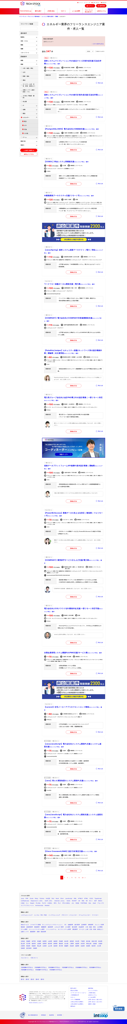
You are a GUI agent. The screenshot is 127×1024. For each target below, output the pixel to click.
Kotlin (68, 900)
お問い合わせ (96, 2)
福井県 (34, 943)
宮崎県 (23, 948)
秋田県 (45, 941)
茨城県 (61, 941)
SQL (90, 903)
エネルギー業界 (59, 927)
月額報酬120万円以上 (55, 969)
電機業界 (43, 927)
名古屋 (66, 943)
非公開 (25, 101)
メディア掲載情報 (75, 999)
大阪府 (100, 943)
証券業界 (84, 924)
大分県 (99, 946)
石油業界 (81, 927)
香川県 (61, 946)
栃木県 (66, 941)
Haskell (47, 905)
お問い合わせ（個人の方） (95, 999)
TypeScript (98, 898)
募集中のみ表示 (100, 51)
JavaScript (68, 898)
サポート (63, 11)
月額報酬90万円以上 (95, 967)
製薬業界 (37, 927)
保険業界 (90, 924)
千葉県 (83, 941)
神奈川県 (94, 941)
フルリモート (25, 958)
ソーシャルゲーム (51, 929)
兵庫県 (23, 946)
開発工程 (23, 141)
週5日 (42, 979)
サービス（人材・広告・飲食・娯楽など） (29, 85)
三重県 (72, 943)
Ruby (36, 898)
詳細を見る (73, 83)
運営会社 (104, 2)
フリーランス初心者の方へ (89, 11)
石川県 (28, 943)
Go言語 (48, 898)
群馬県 (72, 941)
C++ (27, 903)
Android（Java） (60, 900)
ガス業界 (67, 927)
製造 (24, 113)
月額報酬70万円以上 (68, 967)
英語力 (22, 145)
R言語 (77, 903)
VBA (83, 900)
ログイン (90, 5)
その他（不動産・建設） (28, 96)
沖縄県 (35, 948)
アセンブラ (100, 903)
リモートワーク (25, 52)
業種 (22, 64)
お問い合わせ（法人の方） (95, 1001)
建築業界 (32, 931)
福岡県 (77, 946)
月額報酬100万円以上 (27, 969)
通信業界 (75, 929)
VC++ (91, 900)
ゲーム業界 (24, 929)
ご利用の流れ (51, 11)
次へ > (84, 877)
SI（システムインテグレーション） (52, 924)
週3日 (32, 979)
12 (75, 877)
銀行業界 (77, 924)
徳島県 (55, 946)
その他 (26, 133)
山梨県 (39, 943)
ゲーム (25, 137)
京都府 (95, 943)
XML (75, 898)
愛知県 (61, 943)
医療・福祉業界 (41, 931)
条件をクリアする (29, 154)
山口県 (50, 946)
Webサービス (25, 924)
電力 (25, 121)
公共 (24, 72)
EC (65, 924)
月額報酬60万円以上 (54, 967)
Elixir (62, 898)
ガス (25, 125)
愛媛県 (66, 946)
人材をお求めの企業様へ (77, 1001)
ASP (95, 900)
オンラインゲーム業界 (64, 929)
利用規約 (43, 1015)
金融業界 (70, 924)
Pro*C (44, 903)
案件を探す (38, 11)
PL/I (59, 903)
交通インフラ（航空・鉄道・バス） (29, 90)
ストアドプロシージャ (27, 905)
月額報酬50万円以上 (41, 967)
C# (79, 900)
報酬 (22, 48)
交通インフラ (25, 931)
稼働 (22, 60)
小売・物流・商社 (28, 68)
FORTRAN (84, 903)
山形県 (50, 941)
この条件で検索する (28, 150)
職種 (22, 45)
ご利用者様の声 (74, 995)
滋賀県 (77, 943)
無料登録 (102, 5)
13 (79, 877)
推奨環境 (59, 1015)
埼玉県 (77, 941)
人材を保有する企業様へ (77, 1004)
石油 (25, 129)
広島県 (45, 946)
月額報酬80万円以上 (81, 967)
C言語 (22, 903)
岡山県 (39, 946)
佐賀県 (83, 946)
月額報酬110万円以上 (41, 969)
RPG (55, 903)
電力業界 (74, 927)
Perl (53, 898)
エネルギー (26, 117)
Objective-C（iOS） (37, 900)
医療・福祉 (26, 76)
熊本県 (94, 946)
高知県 (72, 946)
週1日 (22, 979)
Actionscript (39, 905)
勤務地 (22, 37)
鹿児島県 (29, 948)
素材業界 (50, 927)
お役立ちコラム (101, 11)
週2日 (27, 979)
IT (23, 105)
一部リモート (34, 958)
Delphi (32, 903)
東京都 (88, 941)
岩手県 (34, 941)
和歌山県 (88, 943)
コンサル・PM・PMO (40, 915)
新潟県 (100, 941)
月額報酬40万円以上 (27, 967)
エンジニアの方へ (93, 990)
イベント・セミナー (83, 2)
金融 (24, 109)
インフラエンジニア (54, 915)
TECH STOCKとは (25, 11)
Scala (31, 898)
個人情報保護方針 (33, 1015)
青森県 (28, 941)
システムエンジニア (27, 915)
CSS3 (91, 898)
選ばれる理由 (74, 990)
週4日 (37, 979)
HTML (86, 898)
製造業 (23, 927)
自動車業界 (29, 927)
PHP (27, 898)
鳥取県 (28, 946)
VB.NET (74, 900)
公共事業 (100, 927)
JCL (73, 903)
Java (22, 898)
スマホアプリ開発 (35, 924)
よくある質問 (76, 11)
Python (42, 898)
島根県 (34, 946)
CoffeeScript (25, 900)
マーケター (95, 915)
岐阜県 (50, 943)
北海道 (23, 941)
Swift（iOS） (49, 900)
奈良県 (83, 943)
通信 (24, 80)
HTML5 (80, 898)
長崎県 (88, 946)
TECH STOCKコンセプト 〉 (37, 1002)
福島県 (55, 941)
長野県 (45, 943)
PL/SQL (38, 903)
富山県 (23, 943)
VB (87, 900)
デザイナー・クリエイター (69, 915)
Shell (94, 903)
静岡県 (55, 943)
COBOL (50, 903)
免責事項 (51, 1015)
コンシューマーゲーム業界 (36, 929)
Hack (57, 898)
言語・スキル (24, 41)
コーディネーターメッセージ (78, 992)
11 (72, 877)
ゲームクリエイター (84, 915)
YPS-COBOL (66, 903)
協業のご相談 (92, 1004)
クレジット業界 (99, 924)
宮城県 (39, 941)
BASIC (100, 900)
